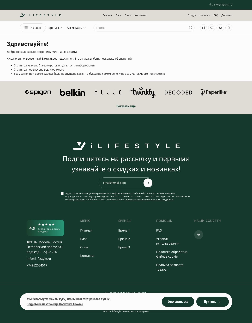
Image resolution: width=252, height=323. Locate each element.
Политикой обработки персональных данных (149, 199)
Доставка (226, 15)
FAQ (215, 15)
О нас (128, 15)
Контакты (140, 15)
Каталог (36, 28)
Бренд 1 (124, 230)
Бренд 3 (124, 247)
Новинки (205, 15)
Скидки (192, 15)
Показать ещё (126, 106)
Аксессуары (74, 28)
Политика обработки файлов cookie (171, 254)
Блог (118, 15)
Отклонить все (178, 301)
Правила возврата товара (169, 267)
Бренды (54, 28)
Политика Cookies (71, 304)
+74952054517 (223, 5)
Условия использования (167, 241)
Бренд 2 (124, 239)
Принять (210, 301)
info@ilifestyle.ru (76, 199)
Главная (107, 15)
